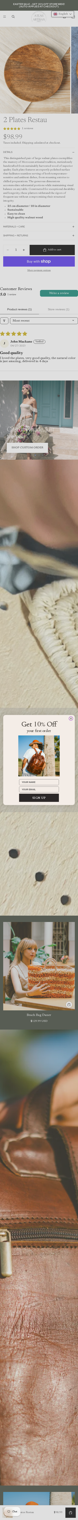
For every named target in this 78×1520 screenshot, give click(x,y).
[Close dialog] (71, 718)
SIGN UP (39, 798)
